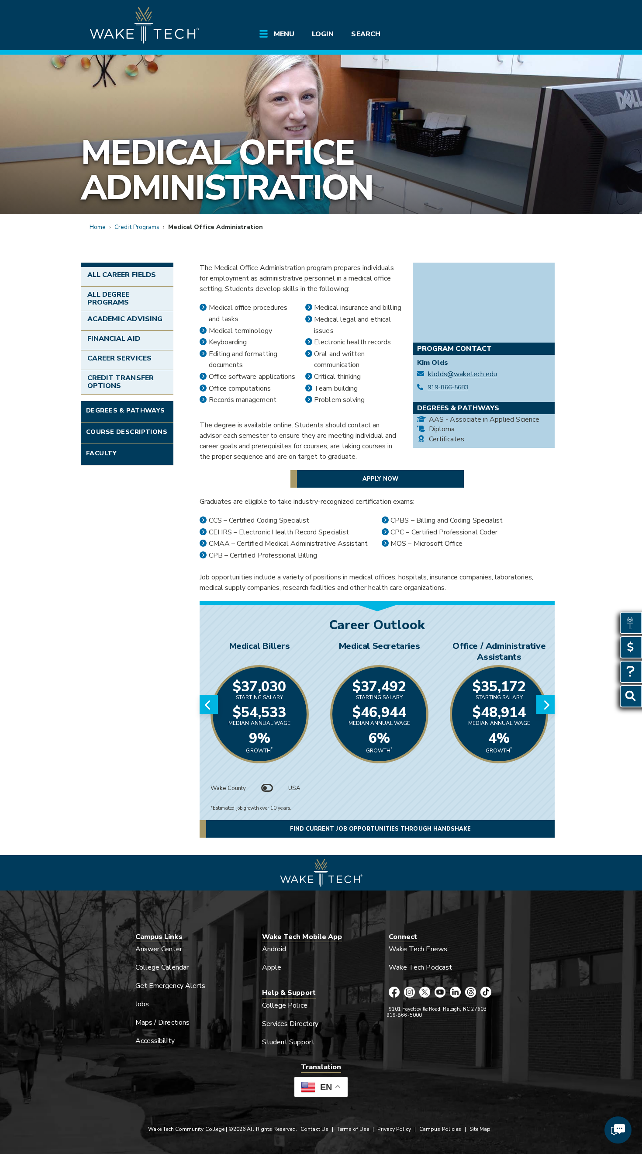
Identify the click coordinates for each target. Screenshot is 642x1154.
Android (274, 949)
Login (323, 34)
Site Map (479, 1129)
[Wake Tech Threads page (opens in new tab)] (470, 993)
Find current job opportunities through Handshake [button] (380, 829)
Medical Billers (259, 646)
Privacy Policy (394, 1129)
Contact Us (314, 1129)
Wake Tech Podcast (420, 967)
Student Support (288, 1042)
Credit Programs (136, 227)
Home (98, 227)
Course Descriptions (126, 431)
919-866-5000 (404, 1015)
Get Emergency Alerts (170, 986)
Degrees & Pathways (125, 410)
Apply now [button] (380, 479)
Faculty (101, 453)
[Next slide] (545, 704)
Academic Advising (124, 319)
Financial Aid (113, 338)
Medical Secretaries (379, 646)
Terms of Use (353, 1129)
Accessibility (155, 1041)
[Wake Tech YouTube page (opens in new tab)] (440, 993)
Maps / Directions (162, 1022)
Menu (284, 34)
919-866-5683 (448, 388)
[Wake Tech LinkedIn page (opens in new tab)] (455, 993)
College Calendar (162, 967)
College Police (284, 1005)
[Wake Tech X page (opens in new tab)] (424, 993)
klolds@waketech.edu (462, 374)
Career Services (119, 358)
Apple (271, 967)
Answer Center (158, 949)
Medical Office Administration (227, 170)
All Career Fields (121, 275)
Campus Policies (440, 1129)
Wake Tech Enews (418, 949)
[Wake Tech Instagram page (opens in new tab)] (409, 993)
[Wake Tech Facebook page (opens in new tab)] (394, 993)
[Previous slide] (209, 704)
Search (365, 34)
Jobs (142, 1004)
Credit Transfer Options (120, 382)
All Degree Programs (108, 298)
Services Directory (290, 1024)
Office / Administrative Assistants (498, 651)
